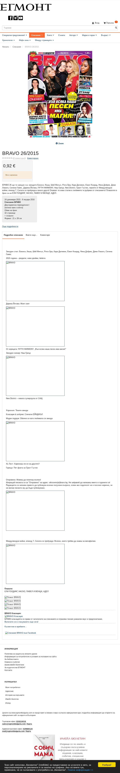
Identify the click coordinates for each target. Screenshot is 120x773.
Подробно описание (13, 235)
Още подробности (10, 226)
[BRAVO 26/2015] (60, 95)
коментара (19, 158)
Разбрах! (106, 764)
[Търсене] (116, 27)
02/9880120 (28, 729)
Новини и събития (12, 662)
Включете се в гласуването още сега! (21, 622)
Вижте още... (31, 235)
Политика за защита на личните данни (21, 654)
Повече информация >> (80, 769)
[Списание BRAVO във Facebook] (21, 633)
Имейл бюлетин (12, 699)
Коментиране (32, 158)
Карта (29, 724)
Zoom (61, 143)
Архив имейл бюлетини (14, 665)
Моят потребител (12, 687)
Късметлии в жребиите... (16, 627)
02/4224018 (21, 721)
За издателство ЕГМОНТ (15, 667)
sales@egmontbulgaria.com (14, 724)
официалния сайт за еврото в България (19, 715)
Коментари (45, 235)
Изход (8, 703)
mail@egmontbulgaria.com (13, 731)
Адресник (9, 691)
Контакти (8, 670)
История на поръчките (14, 695)
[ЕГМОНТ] (26, 6)
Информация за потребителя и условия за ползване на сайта (30, 657)
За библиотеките (12, 659)
